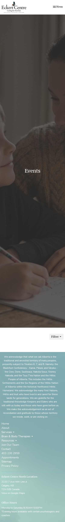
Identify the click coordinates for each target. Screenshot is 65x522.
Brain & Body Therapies (16, 436)
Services (7, 432)
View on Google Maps (13, 493)
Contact (6, 449)
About (5, 428)
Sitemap (7, 461)
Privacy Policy (10, 466)
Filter (55, 336)
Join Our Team (10, 445)
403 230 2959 (11, 453)
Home (5, 423)
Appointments (10, 457)
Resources (8, 440)
